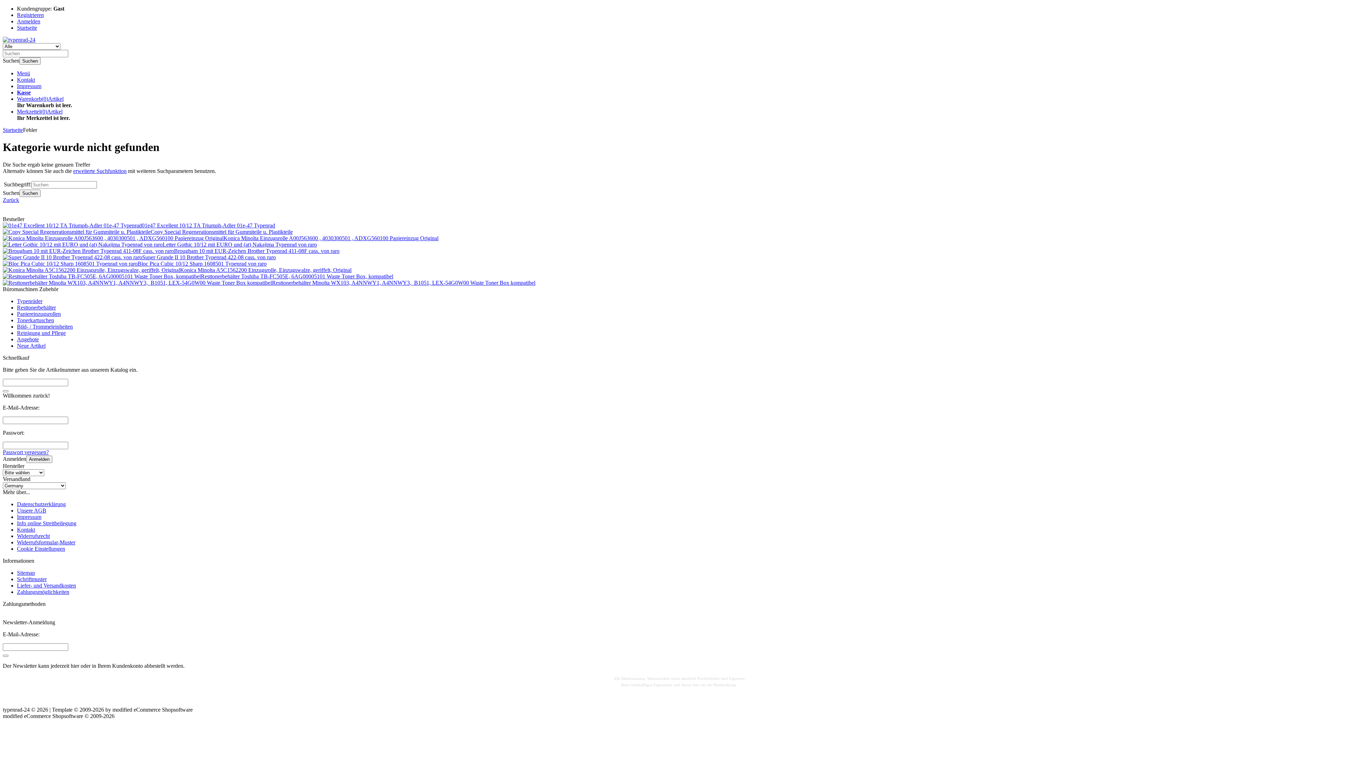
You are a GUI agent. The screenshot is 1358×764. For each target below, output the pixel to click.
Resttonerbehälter (36, 308)
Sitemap (26, 573)
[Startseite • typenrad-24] (19, 40)
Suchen (30, 61)
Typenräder (29, 301)
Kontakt (26, 80)
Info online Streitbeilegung (46, 523)
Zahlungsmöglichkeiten (43, 592)
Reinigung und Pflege (41, 333)
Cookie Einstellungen (41, 549)
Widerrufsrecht (33, 536)
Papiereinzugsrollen (39, 314)
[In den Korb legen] (5, 391)
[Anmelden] (5, 656)
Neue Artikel (31, 346)
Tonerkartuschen (35, 320)
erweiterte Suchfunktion (100, 171)
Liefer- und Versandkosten (46, 586)
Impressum (29, 86)
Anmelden (39, 459)
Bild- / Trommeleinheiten (45, 327)
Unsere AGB (31, 511)
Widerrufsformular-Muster (46, 542)
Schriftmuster (32, 579)
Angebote (28, 339)
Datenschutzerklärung (41, 504)
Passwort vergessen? (26, 452)
